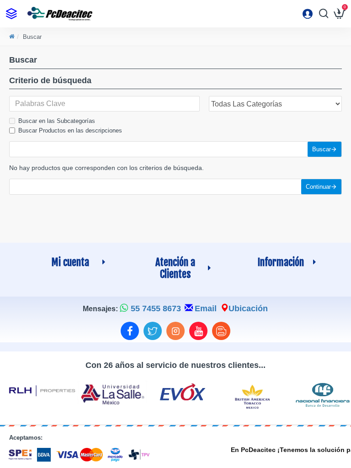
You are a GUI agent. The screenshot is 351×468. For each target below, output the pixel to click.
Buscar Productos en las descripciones (70, 130)
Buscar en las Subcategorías (56, 120)
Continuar (318, 186)
